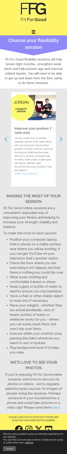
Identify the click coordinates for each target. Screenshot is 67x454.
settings (29, 442)
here (56, 407)
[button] (5, 139)
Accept (9, 449)
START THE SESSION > (26, 174)
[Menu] (33, 32)
